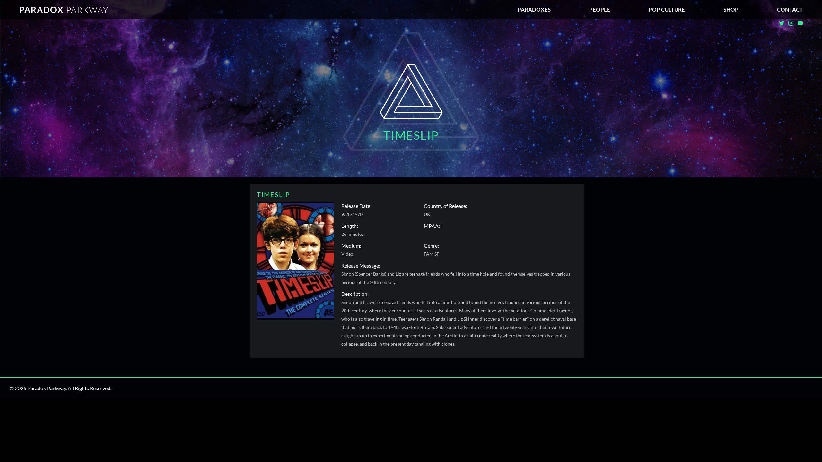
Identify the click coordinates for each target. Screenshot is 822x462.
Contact (790, 9)
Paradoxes (534, 9)
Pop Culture (667, 9)
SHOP (731, 9)
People (599, 9)
